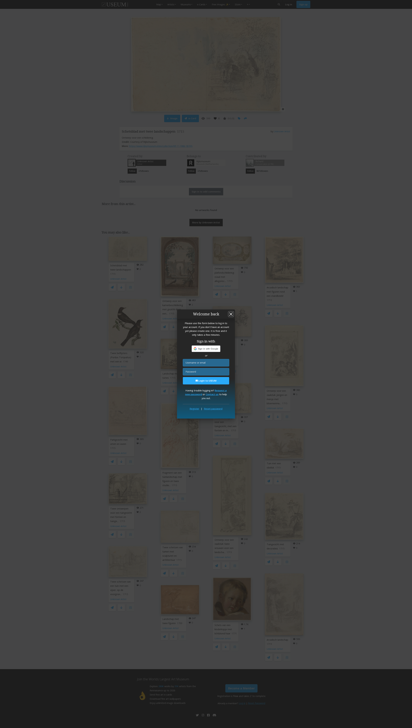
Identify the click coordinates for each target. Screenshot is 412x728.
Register (194, 408)
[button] (206, 348)
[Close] (231, 314)
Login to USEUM (207, 380)
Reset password (213, 408)
